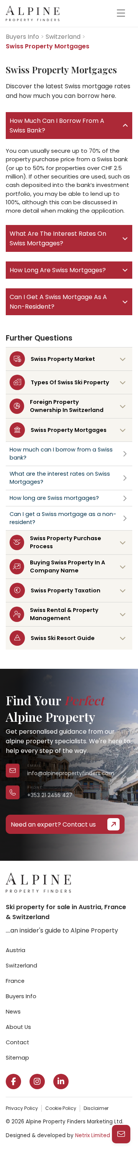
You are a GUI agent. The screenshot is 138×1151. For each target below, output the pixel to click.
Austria (15, 950)
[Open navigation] (120, 13)
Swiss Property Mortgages (69, 430)
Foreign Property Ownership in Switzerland (67, 406)
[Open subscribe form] (121, 1134)
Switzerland (63, 36)
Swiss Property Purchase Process (65, 542)
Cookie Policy (60, 1108)
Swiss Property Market (63, 359)
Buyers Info (22, 36)
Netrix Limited (92, 1135)
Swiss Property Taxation (65, 590)
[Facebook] (13, 1081)
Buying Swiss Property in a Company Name (67, 566)
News (13, 1011)
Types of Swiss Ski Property (70, 382)
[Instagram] (37, 1081)
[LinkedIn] (61, 1081)
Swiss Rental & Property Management (64, 614)
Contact (17, 1042)
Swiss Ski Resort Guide (63, 638)
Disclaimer (96, 1108)
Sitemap (17, 1058)
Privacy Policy (22, 1108)
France (15, 981)
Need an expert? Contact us (53, 824)
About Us (18, 1027)
